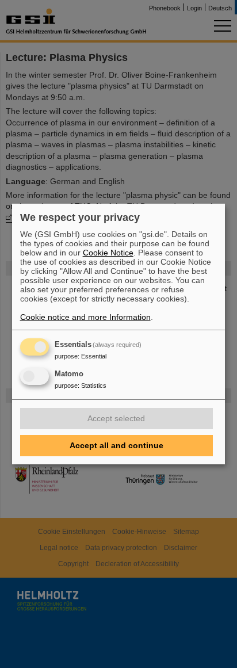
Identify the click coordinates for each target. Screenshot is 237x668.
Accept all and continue (116, 445)
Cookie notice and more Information (85, 317)
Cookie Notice (108, 252)
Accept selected (116, 418)
